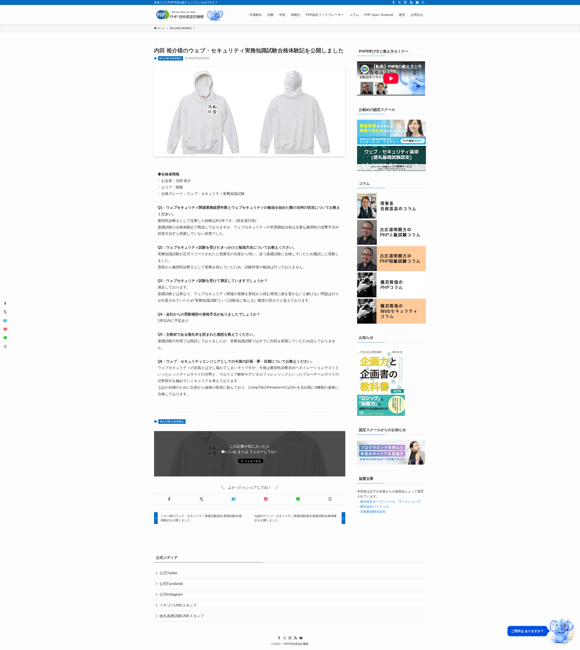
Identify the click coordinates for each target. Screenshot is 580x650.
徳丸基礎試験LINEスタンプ (182, 616)
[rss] (411, 2)
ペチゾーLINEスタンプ (178, 605)
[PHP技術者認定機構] (189, 15)
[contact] (417, 2)
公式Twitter (168, 573)
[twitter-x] (399, 2)
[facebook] (393, 2)
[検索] (423, 2)
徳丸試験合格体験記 (170, 58)
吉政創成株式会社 (373, 511)
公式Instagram (171, 594)
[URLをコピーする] (330, 499)
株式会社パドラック (374, 506)
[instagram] (405, 2)
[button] (169, 499)
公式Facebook (171, 584)
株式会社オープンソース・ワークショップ (390, 501)
